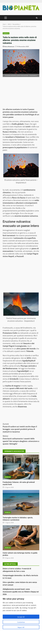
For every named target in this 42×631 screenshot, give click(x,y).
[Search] (36, 18)
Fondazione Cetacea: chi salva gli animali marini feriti (21, 467)
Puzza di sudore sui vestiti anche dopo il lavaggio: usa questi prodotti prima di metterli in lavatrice (20, 428)
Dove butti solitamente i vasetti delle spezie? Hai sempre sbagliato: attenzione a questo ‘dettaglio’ (21, 440)
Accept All (21, 617)
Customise (21, 622)
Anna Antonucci (9, 46)
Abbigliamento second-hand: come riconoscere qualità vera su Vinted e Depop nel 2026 (21, 591)
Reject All (21, 627)
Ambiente (6, 33)
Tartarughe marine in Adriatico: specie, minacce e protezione (21, 502)
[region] (21, 613)
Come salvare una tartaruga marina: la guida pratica (21, 537)
